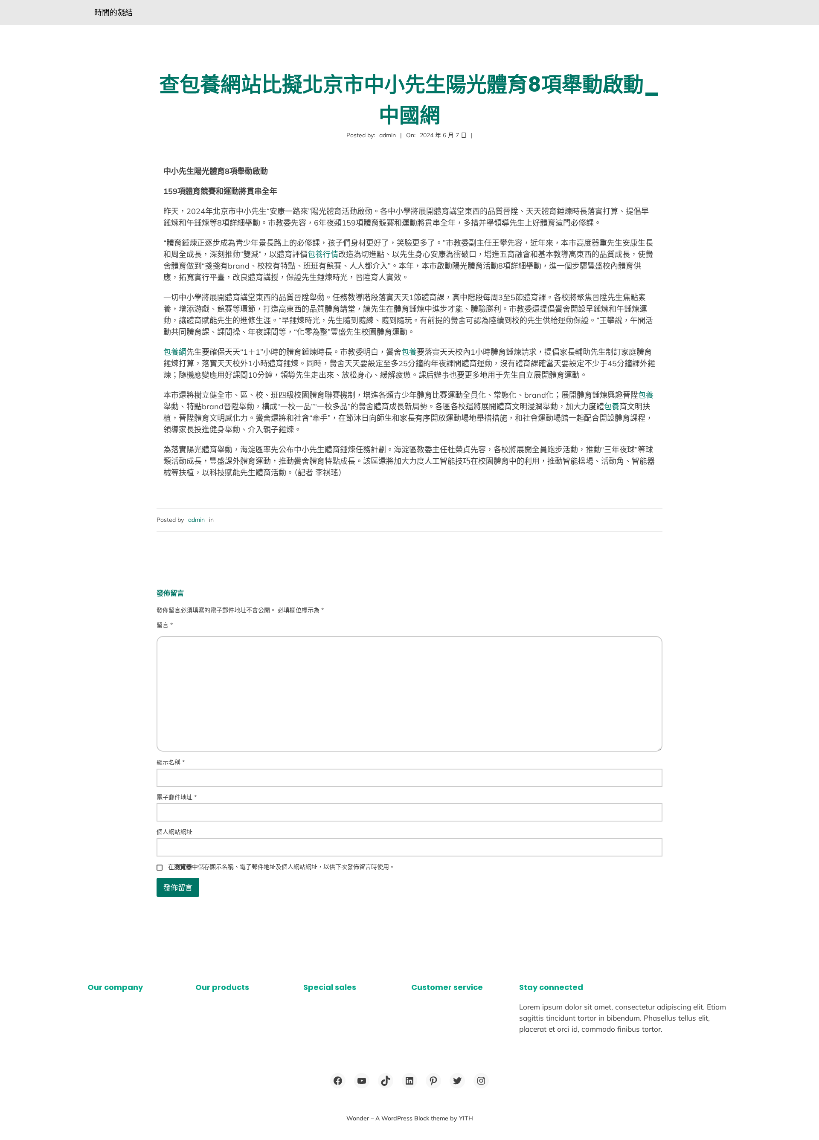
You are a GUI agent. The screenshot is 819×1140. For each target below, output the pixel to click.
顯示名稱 (171, 762)
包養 (409, 352)
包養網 (174, 352)
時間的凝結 (113, 12)
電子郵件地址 (177, 797)
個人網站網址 (174, 832)
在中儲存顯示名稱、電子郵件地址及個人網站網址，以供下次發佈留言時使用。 (281, 867)
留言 (165, 625)
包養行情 (323, 254)
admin (196, 520)
